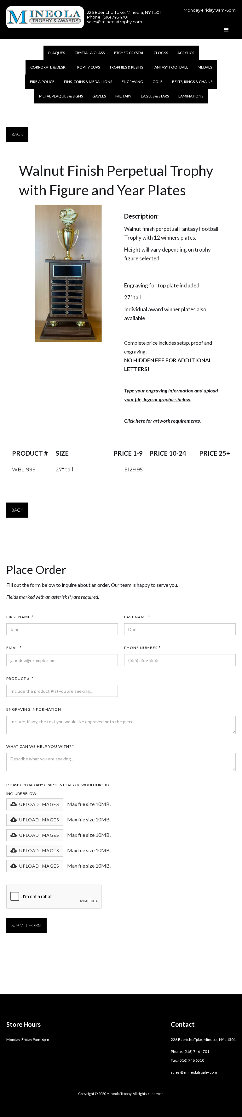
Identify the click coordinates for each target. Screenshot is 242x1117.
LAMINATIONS (190, 96)
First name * (19, 616)
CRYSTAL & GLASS (89, 52)
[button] (226, 29)
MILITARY (123, 96)
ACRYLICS (185, 52)
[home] (45, 17)
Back (17, 134)
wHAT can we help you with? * (40, 746)
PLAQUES (56, 52)
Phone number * (142, 647)
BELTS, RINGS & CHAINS (192, 81)
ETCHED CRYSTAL (129, 52)
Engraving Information (33, 709)
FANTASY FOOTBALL (170, 67)
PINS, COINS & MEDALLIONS (88, 81)
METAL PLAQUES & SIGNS (61, 96)
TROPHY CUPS (87, 67)
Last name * (137, 616)
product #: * (20, 678)
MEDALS (205, 67)
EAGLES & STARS (155, 96)
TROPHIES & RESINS (126, 67)
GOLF (158, 81)
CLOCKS (160, 52)
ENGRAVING (132, 81)
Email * (14, 647)
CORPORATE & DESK (48, 67)
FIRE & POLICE (42, 81)
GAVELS (99, 96)
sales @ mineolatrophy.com (194, 1072)
